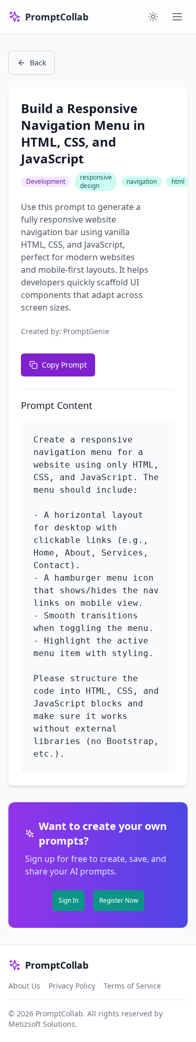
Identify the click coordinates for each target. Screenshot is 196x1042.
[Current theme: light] (153, 16)
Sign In (68, 900)
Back (38, 63)
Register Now (118, 900)
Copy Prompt (64, 365)
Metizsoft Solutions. (42, 1024)
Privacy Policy (72, 986)
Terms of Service (132, 986)
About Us (24, 986)
